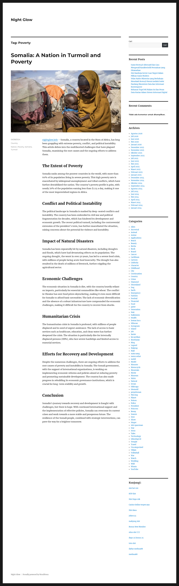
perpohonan (136, 392)
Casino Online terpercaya (139, 505)
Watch (133, 458)
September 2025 (138, 156)
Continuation (136, 274)
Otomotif (134, 389)
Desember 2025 (137, 147)
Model (133, 362)
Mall (133, 351)
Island (133, 329)
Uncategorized (137, 447)
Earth (133, 290)
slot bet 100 (133, 488)
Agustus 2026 (136, 133)
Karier (133, 334)
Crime (133, 279)
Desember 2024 (137, 178)
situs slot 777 (134, 532)
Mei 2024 (135, 197)
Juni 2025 (135, 161)
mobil (133, 359)
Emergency (135, 293)
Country (14, 143)
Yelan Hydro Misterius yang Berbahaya (147, 79)
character (135, 265)
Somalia (28, 147)
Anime (133, 235)
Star (132, 428)
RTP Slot (132, 494)
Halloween (135, 315)
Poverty (21, 147)
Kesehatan (135, 340)
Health (134, 318)
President (135, 406)
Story (133, 431)
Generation (135, 309)
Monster (134, 365)
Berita (133, 246)
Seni (133, 417)
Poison (134, 400)
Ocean (133, 384)
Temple (134, 442)
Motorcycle (135, 367)
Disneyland (135, 285)
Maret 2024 (135, 202)
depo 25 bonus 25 (136, 538)
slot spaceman (137, 425)
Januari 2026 (136, 145)
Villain (133, 450)
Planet (133, 398)
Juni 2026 (135, 139)
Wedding (134, 461)
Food (133, 304)
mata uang (135, 353)
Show (133, 420)
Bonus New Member (137, 527)
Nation (14, 147)
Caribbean (135, 257)
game (133, 307)
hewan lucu (135, 320)
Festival (134, 298)
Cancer (134, 254)
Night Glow (21, 19)
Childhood (135, 268)
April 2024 (135, 200)
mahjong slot (134, 521)
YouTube (134, 469)
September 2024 (138, 186)
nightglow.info (50, 139)
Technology (136, 436)
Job (132, 331)
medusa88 (133, 554)
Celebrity (134, 263)
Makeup (134, 348)
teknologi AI (136, 439)
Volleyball (135, 453)
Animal (134, 232)
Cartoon (134, 260)
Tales (133, 433)
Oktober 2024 (136, 183)
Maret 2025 (135, 169)
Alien (133, 227)
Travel (133, 444)
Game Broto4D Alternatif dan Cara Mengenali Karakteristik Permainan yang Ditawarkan (148, 67)
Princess (134, 409)
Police (133, 403)
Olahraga (134, 387)
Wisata (134, 466)
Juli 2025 (134, 158)
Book (133, 249)
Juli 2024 (134, 191)
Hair (133, 312)
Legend (134, 345)
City (132, 271)
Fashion (134, 296)
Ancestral (135, 230)
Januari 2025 (136, 175)
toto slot (132, 543)
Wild (133, 464)
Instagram (135, 326)
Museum (134, 376)
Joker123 (132, 516)
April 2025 (135, 167)
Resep (133, 411)
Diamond (135, 282)
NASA (133, 378)
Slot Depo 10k (134, 499)
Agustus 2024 (136, 189)
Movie (133, 373)
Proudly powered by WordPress (36, 574)
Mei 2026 (135, 142)
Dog (132, 287)
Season (134, 414)
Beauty (134, 243)
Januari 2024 (136, 208)
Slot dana (133, 510)
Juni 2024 (135, 194)
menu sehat (136, 356)
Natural (134, 381)
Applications (136, 238)
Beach (133, 241)
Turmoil (14, 150)
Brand (133, 252)
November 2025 (137, 150)
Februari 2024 (137, 205)
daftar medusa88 (136, 549)
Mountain (135, 370)
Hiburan (134, 323)
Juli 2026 (134, 136)
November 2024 (137, 180)
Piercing (134, 395)
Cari (130, 41)
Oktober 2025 (136, 153)
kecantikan (135, 337)
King (133, 342)
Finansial (135, 301)
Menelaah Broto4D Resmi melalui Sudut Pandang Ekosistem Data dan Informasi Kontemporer (147, 84)
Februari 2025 (137, 172)
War (132, 455)
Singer (133, 422)
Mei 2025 (135, 164)
